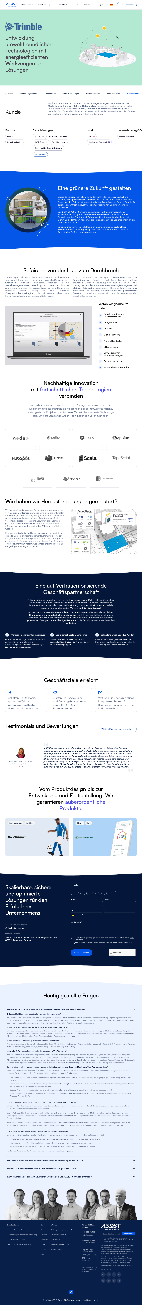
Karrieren (44, 1235)
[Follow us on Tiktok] (114, 1280)
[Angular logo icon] (87, 438)
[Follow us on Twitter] (114, 1274)
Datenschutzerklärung (127, 1265)
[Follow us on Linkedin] (108, 1274)
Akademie (44, 1239)
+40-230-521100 (88, 1232)
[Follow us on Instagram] (103, 1280)
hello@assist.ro (87, 1235)
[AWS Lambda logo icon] (104, 479)
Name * (73, 899)
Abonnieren (128, 1233)
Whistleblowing (56, 1249)
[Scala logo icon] (87, 458)
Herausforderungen (71, 93)
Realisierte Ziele (113, 93)
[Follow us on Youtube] (119, 1274)
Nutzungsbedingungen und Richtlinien (65, 1230)
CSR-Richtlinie (56, 1239)
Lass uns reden (127, 5)
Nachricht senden (81, 953)
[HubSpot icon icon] (20, 458)
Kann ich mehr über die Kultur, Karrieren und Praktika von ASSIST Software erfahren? (49, 1176)
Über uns (44, 1230)
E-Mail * (106, 899)
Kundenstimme (133, 93)
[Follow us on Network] (108, 1280)
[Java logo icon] (37, 479)
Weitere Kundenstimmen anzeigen (117, 729)
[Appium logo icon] (121, 438)
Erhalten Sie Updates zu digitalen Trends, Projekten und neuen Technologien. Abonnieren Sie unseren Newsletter (103, 943)
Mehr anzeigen (40, 154)
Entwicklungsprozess (28, 93)
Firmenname (108, 911)
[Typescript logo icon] (121, 458)
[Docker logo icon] (71, 479)
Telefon (73, 911)
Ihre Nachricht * (76, 922)
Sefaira (28, 764)
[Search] (107, 5)
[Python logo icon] (54, 438)
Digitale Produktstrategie (16, 1239)
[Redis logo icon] (54, 458)
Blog (42, 1254)
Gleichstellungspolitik (58, 1235)
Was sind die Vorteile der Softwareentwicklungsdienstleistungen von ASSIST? (46, 1160)
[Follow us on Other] (119, 1280)
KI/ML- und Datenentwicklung (17, 1230)
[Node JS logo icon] (20, 438)
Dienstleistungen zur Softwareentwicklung (22, 1235)
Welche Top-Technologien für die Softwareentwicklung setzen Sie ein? (42, 1168)
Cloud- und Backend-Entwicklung (19, 1244)
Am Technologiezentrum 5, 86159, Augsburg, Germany (89, 1268)
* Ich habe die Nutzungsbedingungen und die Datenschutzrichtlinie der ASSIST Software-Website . (104, 938)
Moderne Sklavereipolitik (60, 1244)
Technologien (50, 93)
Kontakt (43, 1249)
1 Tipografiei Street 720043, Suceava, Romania (89, 1242)
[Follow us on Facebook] (103, 1274)
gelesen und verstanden (110, 1241)
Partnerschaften (93, 93)
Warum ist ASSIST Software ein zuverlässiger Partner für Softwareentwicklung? (46, 1009)
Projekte (43, 1244)
